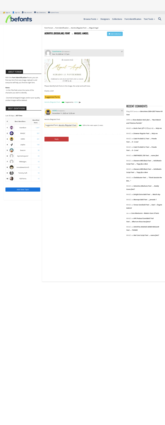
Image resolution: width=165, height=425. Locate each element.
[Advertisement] (23, 49)
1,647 (37, 128)
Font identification (133, 19)
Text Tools (148, 19)
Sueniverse (56, 51)
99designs (22, 162)
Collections (117, 19)
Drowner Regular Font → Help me (145, 133)
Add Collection (116, 34)
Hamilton (22, 128)
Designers (105, 19)
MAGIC (22, 133)
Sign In (6, 12)
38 (38, 150)
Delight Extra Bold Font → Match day (146, 194)
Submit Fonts (54, 12)
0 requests (61, 110)
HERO (23, 139)
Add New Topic (23, 189)
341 (38, 139)
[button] (160, 20)
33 (38, 156)
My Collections (41, 12)
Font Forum (48, 28)
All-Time (19, 115)
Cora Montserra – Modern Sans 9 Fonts (145, 213)
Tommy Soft (22, 173)
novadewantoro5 (23, 167)
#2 (122, 111)
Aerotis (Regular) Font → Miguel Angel (84, 28)
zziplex (22, 145)
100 (38, 145)
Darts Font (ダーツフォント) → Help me (147, 128)
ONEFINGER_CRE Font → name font (146, 155)
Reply (57, 139)
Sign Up (16, 12)
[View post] (79, 102)
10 (7, 178)
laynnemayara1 (22, 156)
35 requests (65, 51)
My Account (28, 12)
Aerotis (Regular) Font (52, 102)
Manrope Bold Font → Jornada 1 (145, 199)
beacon (22, 150)
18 (38, 162)
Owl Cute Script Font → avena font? (146, 235)
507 (38, 133)
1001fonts (22, 178)
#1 (122, 51)
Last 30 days (10, 115)
